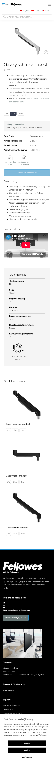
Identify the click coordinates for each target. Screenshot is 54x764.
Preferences (27, 757)
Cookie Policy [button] (35, 732)
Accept (27, 743)
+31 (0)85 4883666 (35, 674)
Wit (6, 114)
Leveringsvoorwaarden (13, 713)
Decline (27, 750)
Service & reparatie (11, 706)
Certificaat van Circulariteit (24, 163)
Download (10, 158)
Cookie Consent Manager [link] (12, 719)
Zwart (21, 114)
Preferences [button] (42, 735)
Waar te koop (9, 690)
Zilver (13, 114)
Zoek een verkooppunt (27, 173)
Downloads (8, 709)
